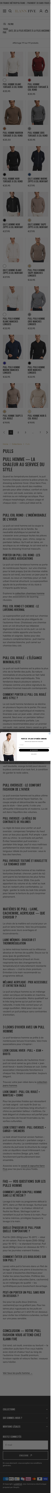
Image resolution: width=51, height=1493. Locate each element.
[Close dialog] (48, 733)
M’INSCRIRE (33, 750)
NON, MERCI (33, 754)
